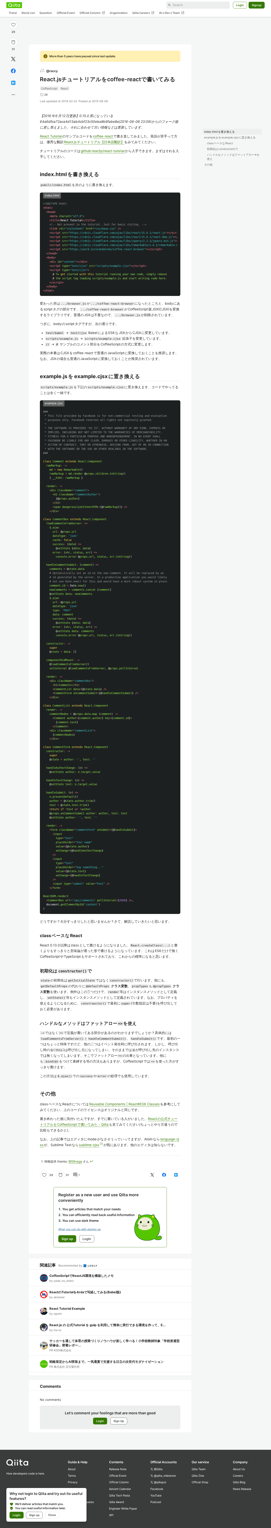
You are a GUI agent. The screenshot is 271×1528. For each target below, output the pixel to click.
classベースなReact (220, 143)
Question (45, 13)
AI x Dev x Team (171, 13)
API (111, 1515)
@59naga (75, 1161)
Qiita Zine (198, 1475)
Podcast (155, 1502)
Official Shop (200, 1482)
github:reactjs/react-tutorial (103, 151)
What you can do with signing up (79, 1229)
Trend (13, 13)
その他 (208, 164)
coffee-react (103, 136)
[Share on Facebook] (13, 71)
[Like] (13, 24)
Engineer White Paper (123, 1508)
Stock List (28, 13)
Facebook (156, 1489)
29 (13, 31)
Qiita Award (116, 1502)
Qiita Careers (143, 13)
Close (52, 1515)
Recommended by (70, 1265)
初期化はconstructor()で (222, 149)
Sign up (34, 1515)
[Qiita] (14, 5)
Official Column (92, 13)
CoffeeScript (49, 88)
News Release (242, 1489)
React (64, 88)
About (72, 1469)
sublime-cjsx (89, 1145)
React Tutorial (51, 136)
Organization (119, 13)
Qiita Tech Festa (119, 1495)
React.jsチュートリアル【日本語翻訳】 (94, 142)
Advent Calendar (120, 1489)
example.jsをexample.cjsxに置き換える (230, 137)
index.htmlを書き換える (219, 131)
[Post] (13, 59)
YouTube (155, 1495)
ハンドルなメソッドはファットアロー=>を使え (233, 156)
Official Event (66, 13)
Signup (256, 5)
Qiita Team (199, 1469)
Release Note (117, 1469)
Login (240, 5)
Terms (72, 1475)
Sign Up (118, 1421)
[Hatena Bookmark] (13, 82)
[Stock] (13, 42)
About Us (239, 1469)
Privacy (73, 1482)
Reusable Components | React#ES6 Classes (124, 1104)
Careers (238, 1475)
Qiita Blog (239, 1482)
